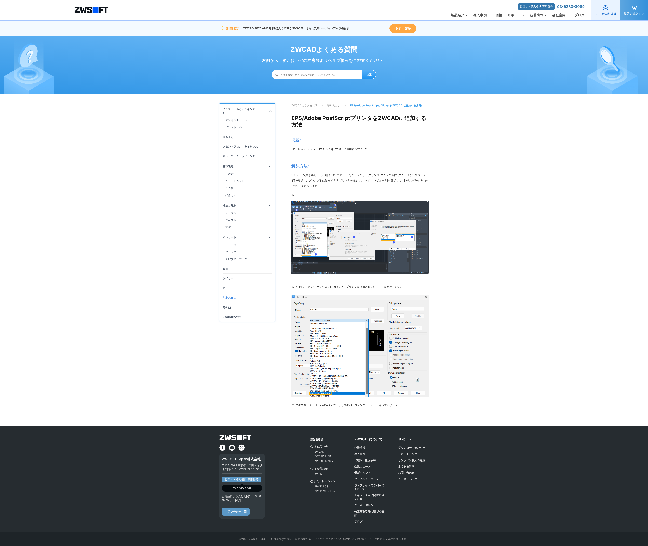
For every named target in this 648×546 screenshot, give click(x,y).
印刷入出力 (229, 297)
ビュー (227, 288)
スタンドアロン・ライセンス (240, 146)
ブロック (230, 252)
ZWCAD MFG (322, 456)
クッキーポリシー (365, 505)
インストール (233, 127)
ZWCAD (319, 451)
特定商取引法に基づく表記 (369, 513)
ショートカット (234, 181)
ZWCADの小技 (232, 317)
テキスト (230, 220)
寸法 (228, 227)
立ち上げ (228, 137)
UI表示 (229, 174)
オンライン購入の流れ (411, 460)
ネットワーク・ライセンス (239, 156)
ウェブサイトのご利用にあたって (369, 487)
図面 (225, 268)
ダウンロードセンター (411, 447)
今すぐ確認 (403, 28)
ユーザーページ (407, 479)
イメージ (230, 245)
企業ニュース (362, 466)
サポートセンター (409, 454)
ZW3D (318, 473)
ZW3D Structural (325, 491)
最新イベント (362, 472)
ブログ (579, 15)
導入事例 (480, 15)
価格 (498, 15)
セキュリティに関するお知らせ (369, 497)
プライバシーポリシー (367, 479)
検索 (369, 74)
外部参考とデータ (236, 259)
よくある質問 (406, 466)
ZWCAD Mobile (324, 461)
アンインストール (236, 120)
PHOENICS (321, 486)
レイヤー (228, 278)
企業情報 (359, 447)
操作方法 (230, 195)
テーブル (230, 213)
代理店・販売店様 (365, 460)
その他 (229, 188)
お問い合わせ (233, 511)
